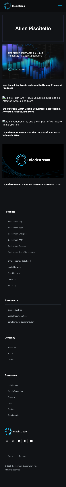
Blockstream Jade (15, 227)
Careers (11, 359)
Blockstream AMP (15, 240)
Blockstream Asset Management (21, 252)
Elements (12, 279)
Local (10, 403)
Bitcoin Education (15, 391)
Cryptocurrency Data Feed (19, 261)
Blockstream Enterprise (17, 234)
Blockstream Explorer (17, 246)
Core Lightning (14, 273)
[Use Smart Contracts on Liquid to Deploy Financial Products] (33, 61)
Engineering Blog (15, 310)
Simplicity (12, 285)
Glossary (11, 397)
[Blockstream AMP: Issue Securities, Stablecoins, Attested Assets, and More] (33, 99)
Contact (11, 409)
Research (12, 347)
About (10, 353)
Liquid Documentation (17, 316)
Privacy (22, 456)
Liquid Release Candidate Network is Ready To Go (31, 184)
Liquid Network (14, 267)
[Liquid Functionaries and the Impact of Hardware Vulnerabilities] (33, 123)
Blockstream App (15, 221)
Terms (10, 456)
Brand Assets (13, 415)
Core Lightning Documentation (21, 322)
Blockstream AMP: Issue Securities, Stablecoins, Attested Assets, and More (31, 110)
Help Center (13, 385)
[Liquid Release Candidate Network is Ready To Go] (33, 161)
